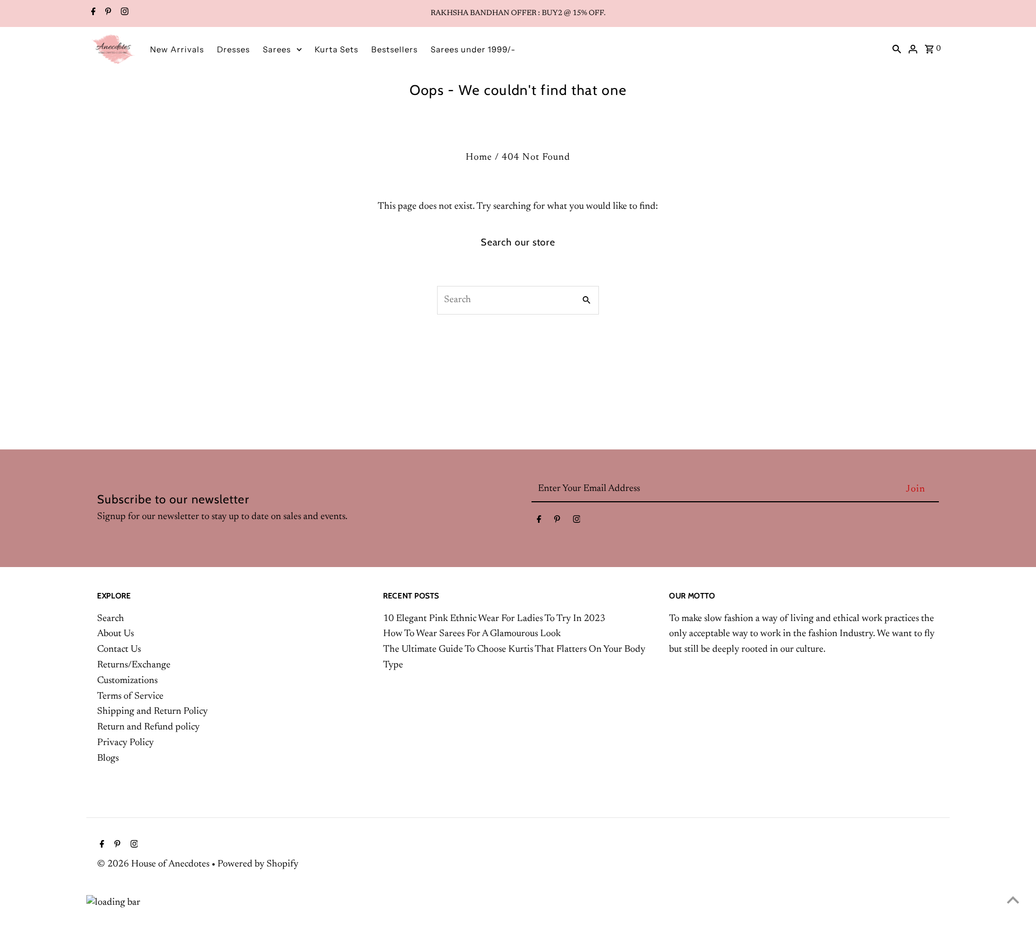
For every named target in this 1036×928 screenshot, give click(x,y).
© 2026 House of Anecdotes (154, 864)
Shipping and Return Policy (152, 712)
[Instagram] (123, 13)
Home (479, 157)
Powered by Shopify (257, 864)
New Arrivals (177, 49)
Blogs (108, 758)
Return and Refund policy (148, 727)
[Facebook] (92, 13)
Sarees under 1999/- (473, 49)
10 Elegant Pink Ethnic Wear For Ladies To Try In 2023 (494, 619)
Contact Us (119, 649)
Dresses (233, 49)
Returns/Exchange (134, 665)
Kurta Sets (336, 49)
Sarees (277, 49)
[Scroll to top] (1013, 900)
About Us (115, 634)
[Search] (897, 49)
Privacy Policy (125, 743)
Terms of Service (130, 696)
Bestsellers (394, 49)
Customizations (127, 681)
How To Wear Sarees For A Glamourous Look (472, 634)
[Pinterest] (107, 13)
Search (110, 619)
